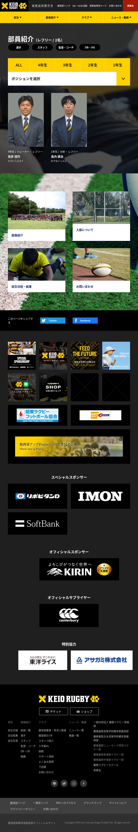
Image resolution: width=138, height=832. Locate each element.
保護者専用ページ (98, 5)
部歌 (41, 751)
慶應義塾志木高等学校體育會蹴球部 (111, 738)
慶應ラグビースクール (105, 765)
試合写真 (13, 740)
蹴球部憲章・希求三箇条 (52, 730)
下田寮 (42, 767)
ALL (19, 65)
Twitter (53, 320)
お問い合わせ (115, 5)
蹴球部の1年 (46, 735)
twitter (64, 783)
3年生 (67, 65)
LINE (57, 782)
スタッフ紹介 (46, 740)
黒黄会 (130, 5)
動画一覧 (74, 735)
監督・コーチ (66, 47)
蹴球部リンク (63, 5)
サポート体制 (46, 756)
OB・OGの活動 (79, 5)
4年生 (42, 65)
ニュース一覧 (76, 730)
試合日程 (13, 730)
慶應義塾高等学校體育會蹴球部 (111, 731)
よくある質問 (46, 761)
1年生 (117, 65)
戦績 (23, 756)
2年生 (92, 65)
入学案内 (44, 746)
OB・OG (90, 47)
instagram (73, 783)
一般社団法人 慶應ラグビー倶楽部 (111, 724)
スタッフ (42, 47)
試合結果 (13, 735)
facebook (83, 783)
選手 (18, 47)
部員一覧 (26, 730)
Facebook (85, 320)
